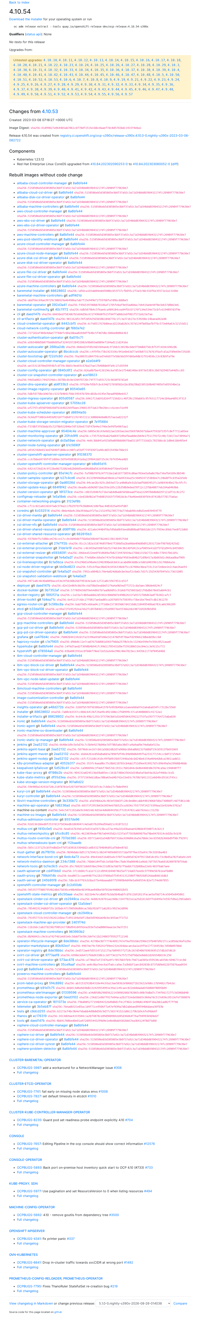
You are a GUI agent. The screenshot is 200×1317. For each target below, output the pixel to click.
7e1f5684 (101, 422)
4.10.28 (143, 65)
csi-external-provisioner (34, 548)
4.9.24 (173, 79)
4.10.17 (158, 60)
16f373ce (66, 492)
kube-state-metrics (31, 777)
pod (20, 969)
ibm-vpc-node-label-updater (38, 679)
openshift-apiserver (27, 1231)
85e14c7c (66, 473)
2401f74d (78, 922)
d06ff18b (69, 529)
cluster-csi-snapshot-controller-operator (47, 375)
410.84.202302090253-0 (109, 164)
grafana (22, 637)
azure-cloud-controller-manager (40, 244)
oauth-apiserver (28, 871)
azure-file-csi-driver (31, 272)
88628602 (58, 291)
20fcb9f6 (71, 436)
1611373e (59, 1002)
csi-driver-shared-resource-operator (44, 534)
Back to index (19, 2)
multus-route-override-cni (36, 838)
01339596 (69, 992)
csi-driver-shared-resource (36, 529)
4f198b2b (55, 772)
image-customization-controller (40, 698)
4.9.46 (140, 89)
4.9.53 (73, 94)
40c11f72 (61, 309)
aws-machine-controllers (35, 234)
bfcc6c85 (62, 833)
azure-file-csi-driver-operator (39, 277)
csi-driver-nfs (27, 525)
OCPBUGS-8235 (29, 1120)
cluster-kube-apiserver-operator (40, 403)
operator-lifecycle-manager (37, 941)
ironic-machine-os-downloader (40, 730)
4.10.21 (35, 65)
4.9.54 (86, 94)
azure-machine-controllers (36, 286)
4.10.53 (51, 79)
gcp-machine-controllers (35, 623)
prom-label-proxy (30, 983)
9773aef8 (52, 955)
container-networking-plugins (39, 501)
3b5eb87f (44, 1006)
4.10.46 (113, 75)
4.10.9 (106, 79)
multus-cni (24, 829)
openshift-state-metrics (34, 894)
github (58, 1312)
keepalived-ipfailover (32, 768)
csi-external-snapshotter (35, 557)
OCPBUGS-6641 (29, 1262)
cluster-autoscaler (30, 347)
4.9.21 (133, 79)
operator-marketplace (33, 946)
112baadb (74, 843)
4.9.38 (32, 89)
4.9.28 (59, 84)
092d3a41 (59, 305)
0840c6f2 (65, 370)
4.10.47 (128, 75)
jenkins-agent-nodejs (32, 758)
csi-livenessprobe (30, 562)
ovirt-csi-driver (28, 955)
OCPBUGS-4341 (29, 1239)
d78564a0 (45, 651)
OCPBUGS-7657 (29, 1144)
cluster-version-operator (35, 492)
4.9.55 (100, 94)
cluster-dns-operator (32, 384)
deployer (23, 585)
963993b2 (77, 932)
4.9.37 (19, 89)
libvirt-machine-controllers (36, 801)
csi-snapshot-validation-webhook (42, 576)
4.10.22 (51, 65)
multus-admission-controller (38, 819)
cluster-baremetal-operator (35, 1060)
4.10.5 (158, 75)
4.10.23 (66, 65)
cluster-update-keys (32, 487)
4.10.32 (51, 70)
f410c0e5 (45, 829)
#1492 (128, 1262)
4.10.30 (20, 70)
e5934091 (59, 553)
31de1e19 (65, 548)
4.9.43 (100, 89)
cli (18, 314)
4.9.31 (100, 84)
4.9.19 (119, 79)
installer (23, 712)
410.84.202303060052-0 (151, 164)
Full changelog (27, 1072)
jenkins (22, 744)
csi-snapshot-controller (34, 571)
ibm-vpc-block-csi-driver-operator (42, 670)
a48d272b (56, 707)
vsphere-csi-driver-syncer (36, 1044)
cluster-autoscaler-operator (37, 351)
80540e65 (77, 389)
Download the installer (25, 19)
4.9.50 (32, 94)
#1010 (92, 1096)
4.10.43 (66, 75)
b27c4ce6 (67, 478)
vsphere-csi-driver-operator (37, 1039)
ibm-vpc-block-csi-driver (35, 665)
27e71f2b (60, 543)
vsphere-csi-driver (30, 1034)
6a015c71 (76, 337)
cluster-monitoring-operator (37, 436)
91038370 (84, 454)
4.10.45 (97, 75)
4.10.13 (96, 60)
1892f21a (52, 595)
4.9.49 (19, 94)
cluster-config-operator (34, 370)
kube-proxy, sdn (23, 1183)
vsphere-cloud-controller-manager (42, 1025)
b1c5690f (73, 445)
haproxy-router (28, 641)
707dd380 (68, 838)
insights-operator (30, 707)
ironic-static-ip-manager (35, 740)
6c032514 (42, 510)
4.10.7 (79, 79)
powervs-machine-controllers (39, 974)
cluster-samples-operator (35, 478)
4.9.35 (154, 84)
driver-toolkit (26, 599)
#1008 (103, 1091)
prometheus (26, 988)
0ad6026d (67, 482)
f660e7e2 (78, 328)
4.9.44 (113, 89)
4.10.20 (20, 65)
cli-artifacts (25, 319)
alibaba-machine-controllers (38, 206)
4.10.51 (20, 79)
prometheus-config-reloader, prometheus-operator (56, 1278)
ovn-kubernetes (23, 1255)
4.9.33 (127, 84)
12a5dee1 (85, 903)
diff (174, 164)
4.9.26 (32, 84)
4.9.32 (113, 84)
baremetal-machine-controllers (40, 295)
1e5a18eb (59, 496)
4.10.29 (159, 65)
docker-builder (28, 590)
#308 (118, 1068)
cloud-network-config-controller (41, 328)
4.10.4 (173, 70)
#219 (114, 1286)
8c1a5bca (56, 562)
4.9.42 (86, 89)
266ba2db (57, 347)
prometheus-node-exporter (37, 997)
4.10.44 (82, 75)
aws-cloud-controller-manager (39, 211)
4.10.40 (20, 75)
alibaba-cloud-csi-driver (35, 192)
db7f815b (48, 852)
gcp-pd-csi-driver (30, 627)
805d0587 (66, 398)
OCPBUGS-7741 (28, 1091)
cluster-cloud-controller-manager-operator (48, 361)
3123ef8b (73, 501)
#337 (71, 1239)
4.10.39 (159, 70)
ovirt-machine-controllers (36, 964)
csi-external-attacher (32, 543)
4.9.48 (167, 89)
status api (33, 34)
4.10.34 (82, 70)
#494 (148, 1191)
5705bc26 (78, 403)
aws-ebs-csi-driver (31, 220)
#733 (149, 1167)
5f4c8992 (56, 983)
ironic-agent (26, 726)
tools (20, 1020)
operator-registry (29, 950)
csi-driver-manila (29, 515)
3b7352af (52, 590)
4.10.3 (173, 65)
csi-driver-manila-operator (36, 520)
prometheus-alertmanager (36, 992)
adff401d (75, 295)
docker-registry (28, 595)
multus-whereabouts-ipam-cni (39, 843)
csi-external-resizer (31, 553)
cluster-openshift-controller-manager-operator (51, 464)
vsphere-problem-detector (36, 1049)
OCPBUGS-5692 (29, 1215)
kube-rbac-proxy (29, 772)
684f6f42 (59, 487)
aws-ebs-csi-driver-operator (38, 225)
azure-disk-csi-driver (32, 258)
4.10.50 (172, 75)
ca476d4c (41, 637)
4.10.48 (143, 75)
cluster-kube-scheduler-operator (41, 412)
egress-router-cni (30, 604)
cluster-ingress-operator (35, 398)
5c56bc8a (55, 604)
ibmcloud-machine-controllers (39, 688)
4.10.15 (127, 60)
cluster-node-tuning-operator (38, 445)
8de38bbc (71, 941)
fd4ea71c (49, 599)
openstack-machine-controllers (40, 932)
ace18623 (90, 375)
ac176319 (40, 1016)
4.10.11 (65, 60)
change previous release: (77, 1303)
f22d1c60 (56, 356)
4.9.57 (127, 94)
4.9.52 (59, 94)
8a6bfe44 (80, 183)
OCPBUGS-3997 (29, 1068)
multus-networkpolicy (33, 833)
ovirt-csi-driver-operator (35, 960)
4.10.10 (50, 60)
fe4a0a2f (66, 557)
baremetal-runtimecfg (33, 309)
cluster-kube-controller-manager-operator (49, 1112)
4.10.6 (65, 79)
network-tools (27, 866)
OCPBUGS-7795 (29, 1286)
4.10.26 (113, 65)
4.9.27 (46, 84)
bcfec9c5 (51, 866)
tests (20, 1011)
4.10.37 (128, 70)
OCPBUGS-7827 (29, 1096)
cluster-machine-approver (36, 431)
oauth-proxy (26, 875)
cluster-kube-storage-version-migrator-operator (52, 422)
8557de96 (71, 819)
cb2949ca (71, 899)
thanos (22, 1016)
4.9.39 (46, 89)
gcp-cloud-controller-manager (39, 613)
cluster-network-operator (35, 440)
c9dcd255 (37, 1011)
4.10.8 (92, 79)
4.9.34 (140, 84)
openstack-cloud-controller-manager (44, 913)
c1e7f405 (52, 641)
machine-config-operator (32, 1207)
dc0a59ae (67, 440)
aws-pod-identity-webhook (37, 239)
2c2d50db (74, 885)
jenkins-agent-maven (32, 754)
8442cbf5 (68, 323)
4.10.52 (35, 79)
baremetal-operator (31, 305)
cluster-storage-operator (35, 482)
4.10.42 (51, 75)
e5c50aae (65, 894)
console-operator (25, 1160)
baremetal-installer (31, 291)
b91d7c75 (47, 988)
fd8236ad (62, 805)
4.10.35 (97, 70)
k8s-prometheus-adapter (35, 763)
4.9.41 (73, 89)
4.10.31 (35, 70)
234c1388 (67, 861)
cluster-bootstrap (30, 356)
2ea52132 (40, 744)
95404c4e (68, 431)
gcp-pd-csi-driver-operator (37, 632)
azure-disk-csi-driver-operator (39, 263)
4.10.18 (173, 60)
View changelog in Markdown (31, 1303)
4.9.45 (127, 89)
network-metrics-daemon (35, 861)
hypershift (24, 651)
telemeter (24, 1006)
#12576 (149, 1144)
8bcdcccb (70, 351)
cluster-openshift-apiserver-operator (44, 454)
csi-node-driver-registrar (35, 567)
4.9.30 (86, 84)
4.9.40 (59, 89)
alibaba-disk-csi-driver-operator (40, 197)
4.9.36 (167, 84)
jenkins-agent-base (31, 749)
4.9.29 (73, 84)
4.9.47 (154, 89)
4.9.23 (160, 79)
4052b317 (67, 763)
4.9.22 (146, 79)
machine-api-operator (33, 805)
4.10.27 (128, 65)
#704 (129, 1120)
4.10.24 (82, 65)
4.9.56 (113, 94)
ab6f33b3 (61, 384)
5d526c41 (61, 768)
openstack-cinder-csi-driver (37, 899)
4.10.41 (35, 75)
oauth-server (26, 880)
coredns (23, 510)
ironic (21, 721)
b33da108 (36, 609)
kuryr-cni (23, 791)
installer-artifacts (29, 716)
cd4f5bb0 (53, 871)
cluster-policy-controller (35, 473)
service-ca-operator (32, 1002)
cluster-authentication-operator (40, 337)
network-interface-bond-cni (37, 857)
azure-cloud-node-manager (37, 253)
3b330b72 (70, 801)
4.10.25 (97, 65)
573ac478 (66, 960)
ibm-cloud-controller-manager (39, 656)
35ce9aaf (68, 964)
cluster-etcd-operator (30, 1084)
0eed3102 (70, 997)
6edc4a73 (71, 857)
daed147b (33, 314)
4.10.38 (143, 70)
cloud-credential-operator (36, 323)
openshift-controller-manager (39, 885)
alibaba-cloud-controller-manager (42, 183)
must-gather (26, 852)
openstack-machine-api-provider (41, 922)
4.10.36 (113, 70)
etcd (20, 609)
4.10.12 (81, 60)
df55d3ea (58, 777)
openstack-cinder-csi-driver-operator (44, 903)
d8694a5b (78, 412)
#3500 (114, 1215)
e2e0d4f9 (93, 361)
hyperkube (25, 646)
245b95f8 (49, 880)
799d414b (48, 875)
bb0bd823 (67, 567)
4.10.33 (66, 70)
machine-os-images (31, 815)
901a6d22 (76, 782)
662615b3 (84, 534)
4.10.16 (143, 60)
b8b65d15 (99, 464)
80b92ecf (62, 946)
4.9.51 (46, 94)
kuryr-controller (28, 796)
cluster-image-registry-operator (40, 389)
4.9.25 (19, 84)
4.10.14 (112, 60)
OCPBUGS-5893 (29, 1167)
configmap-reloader (31, 496)
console (16, 1136)
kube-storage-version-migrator (40, 782)
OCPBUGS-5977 (29, 1191)
